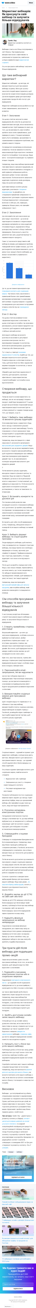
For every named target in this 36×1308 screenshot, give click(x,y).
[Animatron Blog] (18, 1297)
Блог (3, 7)
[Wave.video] (8, 2)
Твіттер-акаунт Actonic (24, 748)
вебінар (19, 1152)
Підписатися (18, 1288)
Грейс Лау (12, 41)
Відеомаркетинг (13, 7)
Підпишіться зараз (18, 1177)
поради (10, 1152)
